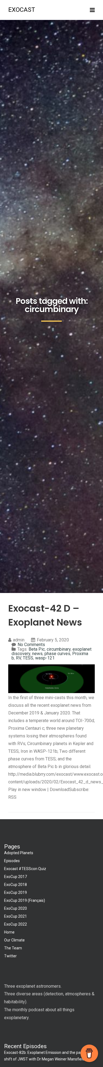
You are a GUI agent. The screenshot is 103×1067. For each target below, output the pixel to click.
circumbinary (59, 649)
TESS (28, 658)
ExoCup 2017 (15, 876)
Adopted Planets (18, 853)
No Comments (31, 644)
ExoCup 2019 (15, 892)
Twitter (10, 956)
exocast (21, 9)
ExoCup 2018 (15, 884)
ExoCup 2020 (15, 908)
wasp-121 (45, 658)
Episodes (12, 861)
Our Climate (14, 940)
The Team (13, 948)
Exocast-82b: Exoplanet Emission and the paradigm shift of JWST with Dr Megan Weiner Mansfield (48, 1055)
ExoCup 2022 (15, 924)
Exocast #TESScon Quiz (25, 869)
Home (9, 932)
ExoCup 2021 (15, 916)
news (37, 653)
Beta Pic (37, 649)
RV (18, 658)
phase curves (57, 653)
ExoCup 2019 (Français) (24, 900)
